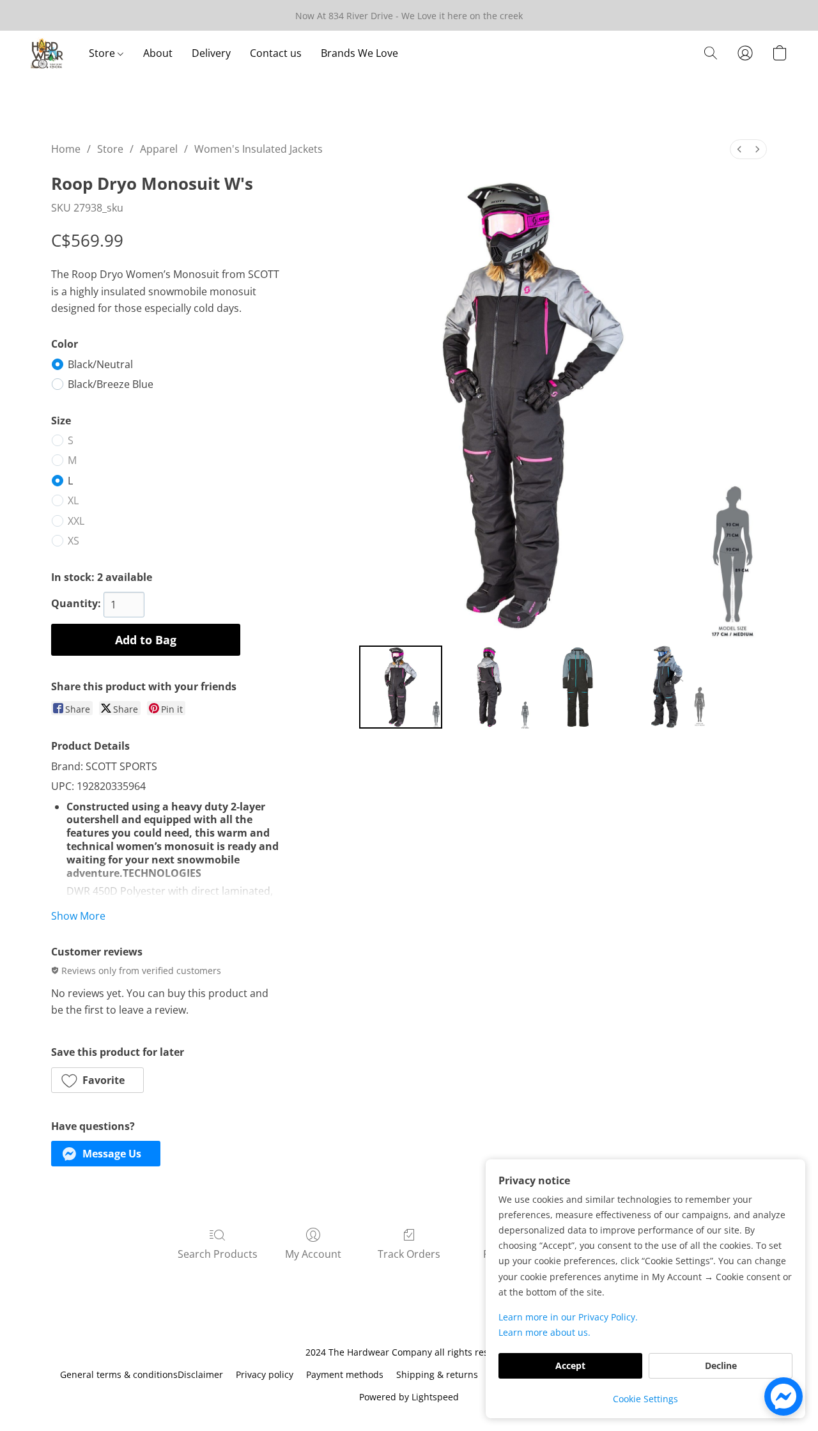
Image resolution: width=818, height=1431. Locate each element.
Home (66, 149)
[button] (47, 53)
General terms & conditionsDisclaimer (141, 1374)
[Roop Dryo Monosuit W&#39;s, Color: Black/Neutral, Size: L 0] (400, 687)
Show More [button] (78, 916)
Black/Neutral (100, 364)
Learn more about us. (544, 1332)
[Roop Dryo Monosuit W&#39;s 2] (577, 687)
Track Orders (409, 1254)
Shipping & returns (437, 1374)
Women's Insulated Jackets (258, 149)
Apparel (159, 149)
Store (103, 53)
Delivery (211, 53)
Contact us (276, 53)
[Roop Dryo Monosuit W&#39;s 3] (665, 687)
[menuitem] (739, 149)
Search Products (218, 1254)
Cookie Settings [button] (645, 1399)
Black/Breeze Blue (110, 384)
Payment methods (344, 1374)
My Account (313, 1254)
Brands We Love (359, 53)
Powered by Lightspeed (409, 1397)
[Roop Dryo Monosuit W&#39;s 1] (488, 687)
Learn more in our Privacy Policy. (568, 1317)
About (158, 53)
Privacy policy (264, 1374)
